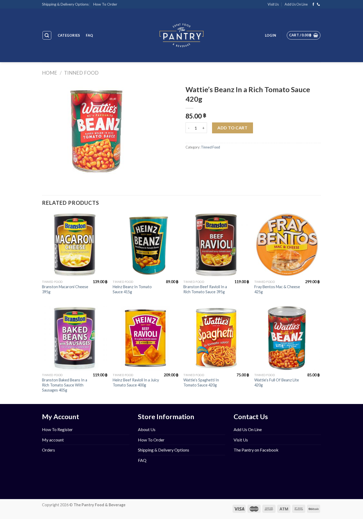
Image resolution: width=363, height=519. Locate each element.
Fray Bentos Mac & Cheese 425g (277, 289)
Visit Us (273, 4)
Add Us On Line (296, 4)
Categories (69, 35)
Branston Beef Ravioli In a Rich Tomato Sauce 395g (205, 289)
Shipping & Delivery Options (65, 4)
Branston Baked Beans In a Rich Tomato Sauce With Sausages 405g (64, 385)
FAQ (89, 35)
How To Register (57, 429)
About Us (146, 429)
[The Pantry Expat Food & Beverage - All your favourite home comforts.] (181, 35)
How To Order (105, 4)
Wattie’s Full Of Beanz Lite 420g (276, 382)
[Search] (47, 35)
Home (49, 73)
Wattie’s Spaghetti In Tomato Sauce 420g (201, 382)
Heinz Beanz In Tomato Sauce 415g (132, 289)
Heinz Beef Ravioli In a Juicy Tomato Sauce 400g (136, 382)
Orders (48, 449)
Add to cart (232, 127)
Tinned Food (81, 73)
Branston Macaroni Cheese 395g (65, 289)
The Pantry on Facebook (256, 449)
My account (53, 439)
